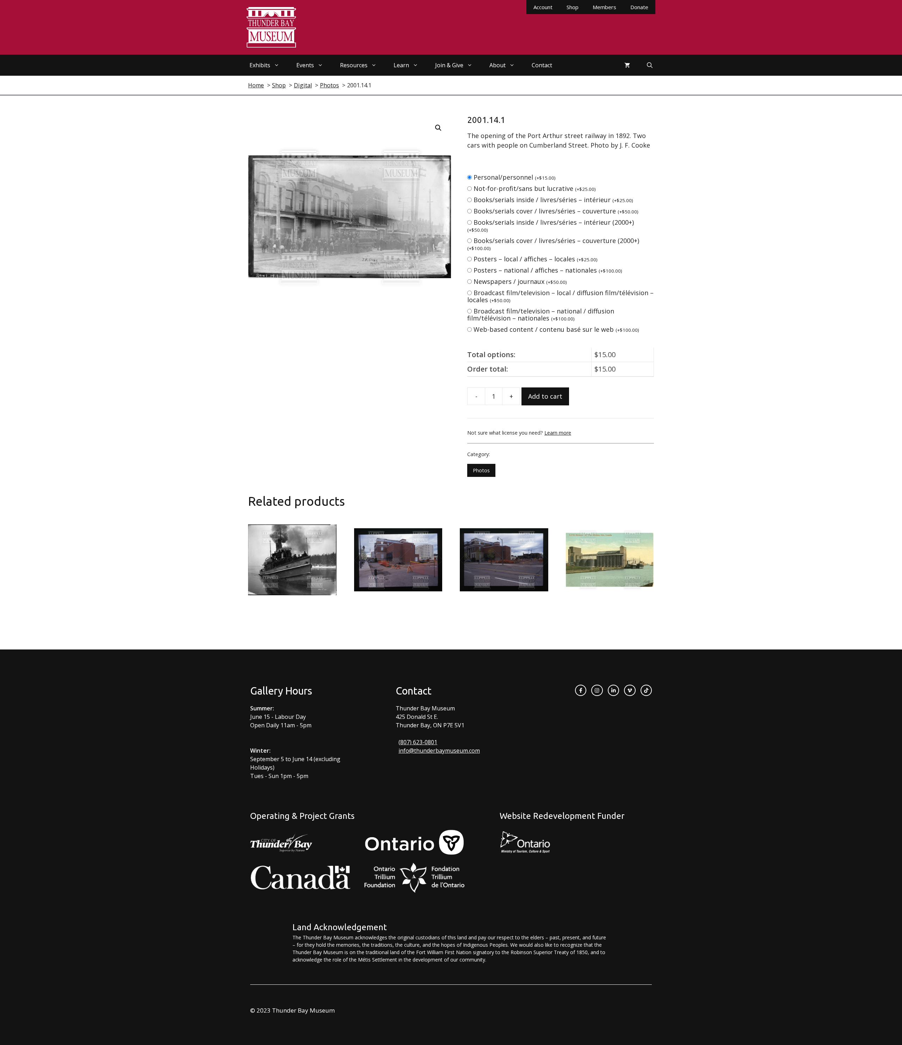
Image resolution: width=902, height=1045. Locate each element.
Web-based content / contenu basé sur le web (556, 329)
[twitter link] (629, 690)
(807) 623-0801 (418, 742)
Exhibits (259, 65)
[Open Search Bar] (649, 65)
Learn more (557, 432)
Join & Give (449, 65)
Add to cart (545, 396)
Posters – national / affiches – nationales (548, 270)
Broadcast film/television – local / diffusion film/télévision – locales (560, 296)
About (497, 65)
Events (305, 65)
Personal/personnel (515, 177)
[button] (438, 128)
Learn (401, 65)
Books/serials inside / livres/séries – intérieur (553, 199)
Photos (481, 470)
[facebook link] (580, 690)
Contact (542, 65)
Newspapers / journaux (520, 281)
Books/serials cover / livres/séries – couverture (556, 211)
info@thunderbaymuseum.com (439, 750)
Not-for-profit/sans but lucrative (535, 188)
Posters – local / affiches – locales (536, 259)
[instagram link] (597, 690)
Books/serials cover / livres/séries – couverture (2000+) (553, 243)
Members (604, 7)
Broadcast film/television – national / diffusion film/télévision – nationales (540, 314)
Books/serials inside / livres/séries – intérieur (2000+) (550, 225)
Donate (639, 7)
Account (542, 7)
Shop (573, 7)
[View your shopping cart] (627, 65)
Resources (353, 65)
